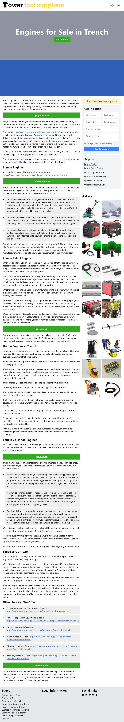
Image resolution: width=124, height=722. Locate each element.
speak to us (41, 329)
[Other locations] (112, 5)
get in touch (42, 456)
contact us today (42, 181)
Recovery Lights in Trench (13, 707)
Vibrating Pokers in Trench (14, 712)
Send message (102, 149)
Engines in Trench (10, 698)
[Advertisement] (62, 78)
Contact (5, 718)
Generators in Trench (11, 701)
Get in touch (62, 39)
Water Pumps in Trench (12, 715)
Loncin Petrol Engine (93, 168)
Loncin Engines (91, 164)
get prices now (42, 115)
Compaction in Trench (12, 695)
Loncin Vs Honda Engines (95, 176)
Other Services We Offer (95, 184)
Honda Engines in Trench (95, 172)
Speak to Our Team (93, 180)
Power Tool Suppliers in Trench (16, 704)
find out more (41, 665)
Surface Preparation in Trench (15, 709)
